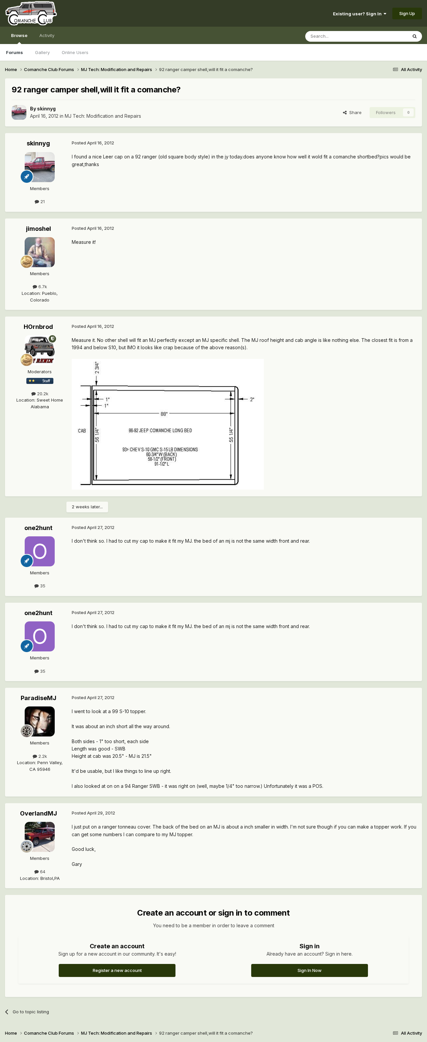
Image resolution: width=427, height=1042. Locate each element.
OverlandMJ (38, 813)
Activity (46, 35)
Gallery (42, 52)
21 (42, 201)
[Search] (414, 36)
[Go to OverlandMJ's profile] (40, 837)
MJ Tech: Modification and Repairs (103, 116)
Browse (19, 35)
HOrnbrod (38, 326)
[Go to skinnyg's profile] (19, 112)
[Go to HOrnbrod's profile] (40, 350)
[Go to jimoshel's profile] (40, 252)
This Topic (387, 36)
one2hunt (38, 527)
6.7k (42, 286)
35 (42, 585)
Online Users (75, 52)
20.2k (42, 393)
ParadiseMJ (38, 697)
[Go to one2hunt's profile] (40, 551)
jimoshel (38, 228)
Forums (14, 52)
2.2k (42, 756)
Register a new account (117, 970)
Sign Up (407, 13)
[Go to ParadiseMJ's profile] (40, 721)
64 (42, 871)
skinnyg (46, 108)
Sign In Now (310, 970)
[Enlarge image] (168, 424)
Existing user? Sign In (358, 13)
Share (354, 112)
